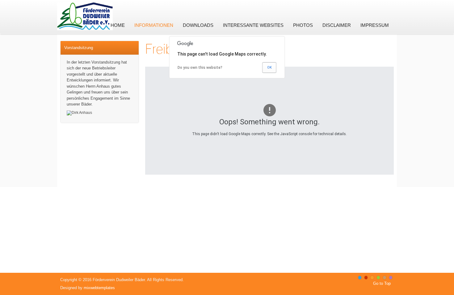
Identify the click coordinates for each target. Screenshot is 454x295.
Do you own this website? (200, 67)
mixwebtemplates (99, 287)
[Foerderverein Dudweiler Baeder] (85, 10)
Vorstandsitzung (78, 47)
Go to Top (382, 283)
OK (269, 67)
